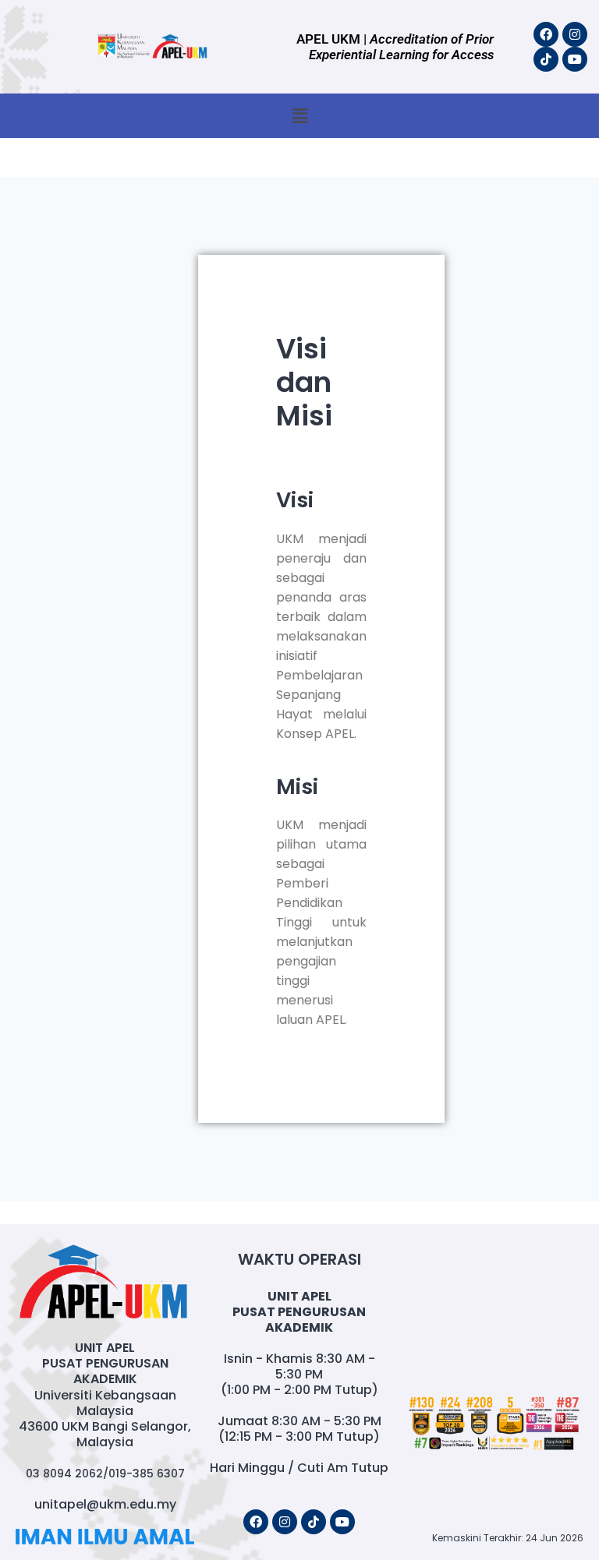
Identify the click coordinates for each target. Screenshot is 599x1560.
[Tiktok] (545, 59)
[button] (299, 115)
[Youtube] (574, 59)
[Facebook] (545, 34)
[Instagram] (574, 34)
